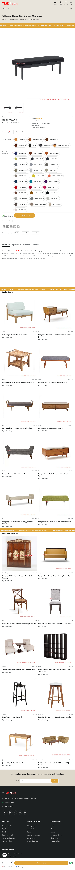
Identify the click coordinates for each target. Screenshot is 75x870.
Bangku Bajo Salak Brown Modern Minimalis (18, 383)
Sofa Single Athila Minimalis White (14, 335)
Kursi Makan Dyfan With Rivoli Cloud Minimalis (54, 624)
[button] (41, 863)
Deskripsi (6, 244)
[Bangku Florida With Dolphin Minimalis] (19, 451)
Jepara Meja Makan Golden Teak (13, 763)
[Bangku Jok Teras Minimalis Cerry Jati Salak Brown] (19, 499)
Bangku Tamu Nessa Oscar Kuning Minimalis (54, 576)
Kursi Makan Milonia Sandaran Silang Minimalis (19, 624)
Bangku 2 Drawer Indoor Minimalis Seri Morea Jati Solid (54, 336)
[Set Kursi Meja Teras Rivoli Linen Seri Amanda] (19, 647)
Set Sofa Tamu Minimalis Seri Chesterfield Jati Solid (54, 764)
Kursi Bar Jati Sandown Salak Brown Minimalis (54, 717)
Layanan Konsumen (33, 821)
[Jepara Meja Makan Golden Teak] (19, 740)
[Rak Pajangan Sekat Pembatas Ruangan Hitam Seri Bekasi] (55, 647)
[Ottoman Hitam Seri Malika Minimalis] (4, 855)
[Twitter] (14, 812)
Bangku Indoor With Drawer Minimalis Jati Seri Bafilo (54, 475)
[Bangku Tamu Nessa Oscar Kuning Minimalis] (55, 553)
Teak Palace (39, 119)
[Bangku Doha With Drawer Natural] (55, 406)
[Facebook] (4, 812)
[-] (4, 863)
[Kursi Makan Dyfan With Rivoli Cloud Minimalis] (55, 601)
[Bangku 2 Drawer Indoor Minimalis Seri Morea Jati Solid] (55, 312)
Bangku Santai (36, 233)
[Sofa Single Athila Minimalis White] (19, 312)
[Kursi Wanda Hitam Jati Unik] (19, 695)
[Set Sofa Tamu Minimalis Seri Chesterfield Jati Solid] (55, 740)
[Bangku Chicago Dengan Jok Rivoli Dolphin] (19, 406)
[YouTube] (25, 812)
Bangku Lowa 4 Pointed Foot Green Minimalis (54, 522)
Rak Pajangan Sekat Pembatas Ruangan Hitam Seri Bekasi (54, 670)
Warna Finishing (6, 139)
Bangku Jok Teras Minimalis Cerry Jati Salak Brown (17, 523)
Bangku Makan (14, 19)
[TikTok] (20, 812)
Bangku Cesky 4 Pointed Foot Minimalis (52, 383)
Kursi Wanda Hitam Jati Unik (12, 717)
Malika (17, 233)
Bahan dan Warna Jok (5, 153)
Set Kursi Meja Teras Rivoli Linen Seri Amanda (18, 669)
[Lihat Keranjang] (71, 3)
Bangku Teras (25, 233)
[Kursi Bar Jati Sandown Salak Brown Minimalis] (55, 695)
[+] (11, 863)
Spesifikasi (16, 244)
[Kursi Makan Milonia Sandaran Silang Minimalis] (19, 601)
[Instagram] (9, 812)
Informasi (26, 244)
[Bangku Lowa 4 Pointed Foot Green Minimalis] (55, 499)
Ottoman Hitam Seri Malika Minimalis (16, 854)
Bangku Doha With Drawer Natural (50, 428)
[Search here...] (71, 9)
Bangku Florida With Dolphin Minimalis (16, 474)
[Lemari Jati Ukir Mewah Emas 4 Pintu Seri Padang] (19, 553)
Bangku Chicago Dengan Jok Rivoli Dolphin (17, 428)
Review (35, 244)
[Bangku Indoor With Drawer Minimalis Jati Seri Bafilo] (55, 451)
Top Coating (5, 132)
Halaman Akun (56, 821)
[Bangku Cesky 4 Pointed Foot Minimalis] (55, 360)
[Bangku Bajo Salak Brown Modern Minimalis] (19, 360)
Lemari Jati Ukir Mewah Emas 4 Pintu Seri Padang (17, 577)
